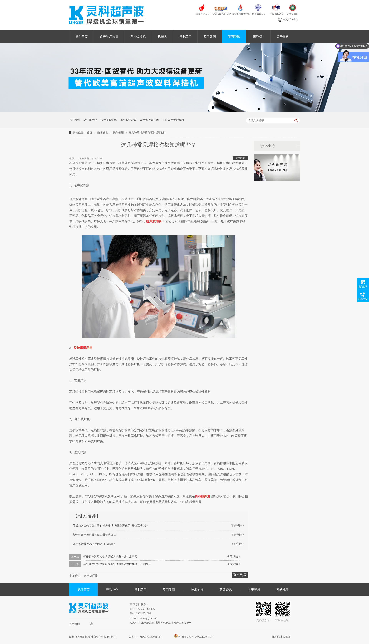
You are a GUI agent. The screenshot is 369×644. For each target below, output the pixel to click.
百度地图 (74, 624)
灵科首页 (81, 36)
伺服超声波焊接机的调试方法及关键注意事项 (110, 556)
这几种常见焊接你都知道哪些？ (147, 132)
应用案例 (210, 36)
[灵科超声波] (184, 111)
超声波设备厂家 (149, 120)
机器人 (162, 36)
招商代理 (258, 36)
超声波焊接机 (109, 36)
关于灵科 (283, 36)
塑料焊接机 (138, 36)
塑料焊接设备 (128, 120)
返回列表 (240, 158)
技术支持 (268, 146)
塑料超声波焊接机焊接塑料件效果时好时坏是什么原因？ (117, 564)
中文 (285, 19)
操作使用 (119, 132)
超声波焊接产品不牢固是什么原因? (94, 543)
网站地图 (282, 589)
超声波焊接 (91, 575)
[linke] (89, 617)
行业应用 (185, 36)
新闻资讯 (234, 36)
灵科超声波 (90, 120)
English (294, 19)
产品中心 (112, 589)
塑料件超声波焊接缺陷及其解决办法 (94, 534)
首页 (90, 132)
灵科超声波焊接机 (173, 120)
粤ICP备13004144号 (151, 636)
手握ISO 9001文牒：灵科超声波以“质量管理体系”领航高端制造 (110, 525)
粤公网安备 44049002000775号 (196, 636)
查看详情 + (233, 556)
